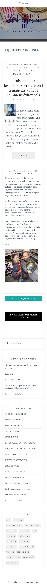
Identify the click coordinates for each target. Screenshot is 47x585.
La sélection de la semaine (16, 472)
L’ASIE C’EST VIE (12, 466)
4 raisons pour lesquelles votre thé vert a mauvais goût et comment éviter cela (23, 87)
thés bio (25, 541)
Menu (25, 3)
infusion (18, 520)
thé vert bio (27, 547)
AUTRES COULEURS (13, 420)
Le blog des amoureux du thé (23, 20)
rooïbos (11, 531)
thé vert (11, 547)
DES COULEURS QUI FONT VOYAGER (20, 443)
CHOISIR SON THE (16, 67)
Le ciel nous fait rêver (14, 394)
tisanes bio (13, 557)
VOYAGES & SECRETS (14, 500)
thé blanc (24, 536)
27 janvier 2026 (23, 99)
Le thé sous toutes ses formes (17, 489)
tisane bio (23, 552)
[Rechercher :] (20, 343)
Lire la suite (25, 156)
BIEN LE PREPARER (24, 64)
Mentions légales (31, 582)
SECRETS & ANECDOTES (15, 495)
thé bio (10, 536)
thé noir (11, 541)
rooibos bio (33, 525)
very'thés (29, 557)
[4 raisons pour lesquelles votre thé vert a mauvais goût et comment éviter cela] (10, 114)
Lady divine (9, 374)
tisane (10, 552)
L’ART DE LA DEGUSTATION (16, 460)
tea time (25, 531)
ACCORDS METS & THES (15, 414)
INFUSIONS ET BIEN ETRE (16, 454)
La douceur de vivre (13, 380)
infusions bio (14, 525)
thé (35, 531)
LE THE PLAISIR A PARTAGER (17, 483)
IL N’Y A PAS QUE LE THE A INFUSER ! (21, 448)
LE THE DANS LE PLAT (14, 477)
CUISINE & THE (11, 437)
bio (8, 520)
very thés (12, 563)
